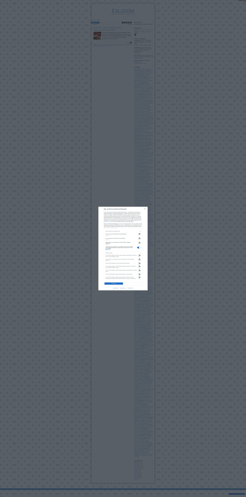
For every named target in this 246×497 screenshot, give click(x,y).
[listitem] (123, 231)
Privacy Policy (130, 288)
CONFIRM (113, 283)
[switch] (139, 234)
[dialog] (123, 248)
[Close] (145, 209)
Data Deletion (116, 288)
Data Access (123, 288)
